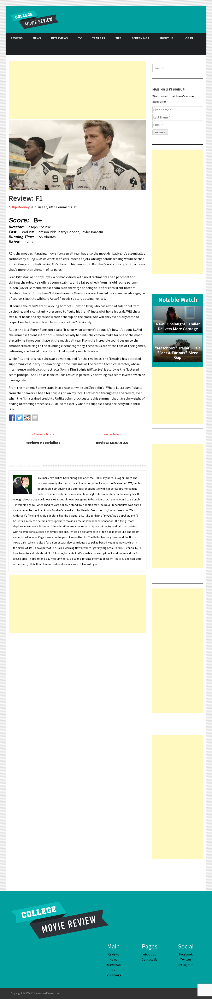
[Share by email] (35, 417)
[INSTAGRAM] (201, 49)
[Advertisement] (77, 90)
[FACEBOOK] (180, 49)
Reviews (17, 38)
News (37, 38)
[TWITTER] (191, 49)
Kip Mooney (21, 207)
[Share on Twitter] (19, 417)
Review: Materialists (42, 442)
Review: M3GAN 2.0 (112, 442)
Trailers (98, 38)
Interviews (59, 38)
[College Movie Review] (60, 920)
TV (80, 38)
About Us (166, 38)
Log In (188, 38)
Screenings (140, 38)
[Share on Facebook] (12, 417)
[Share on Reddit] (27, 417)
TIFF (118, 38)
